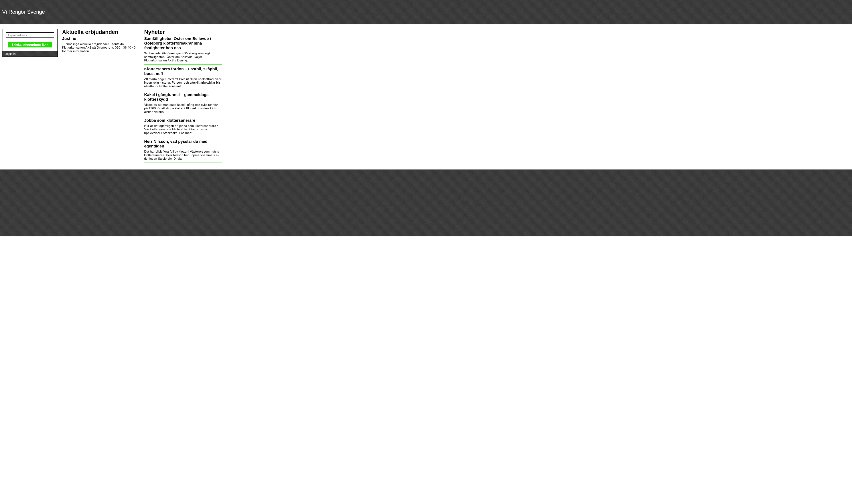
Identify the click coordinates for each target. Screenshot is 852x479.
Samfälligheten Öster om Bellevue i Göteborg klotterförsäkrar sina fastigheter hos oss (177, 43)
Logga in (10, 53)
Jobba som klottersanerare (169, 120)
